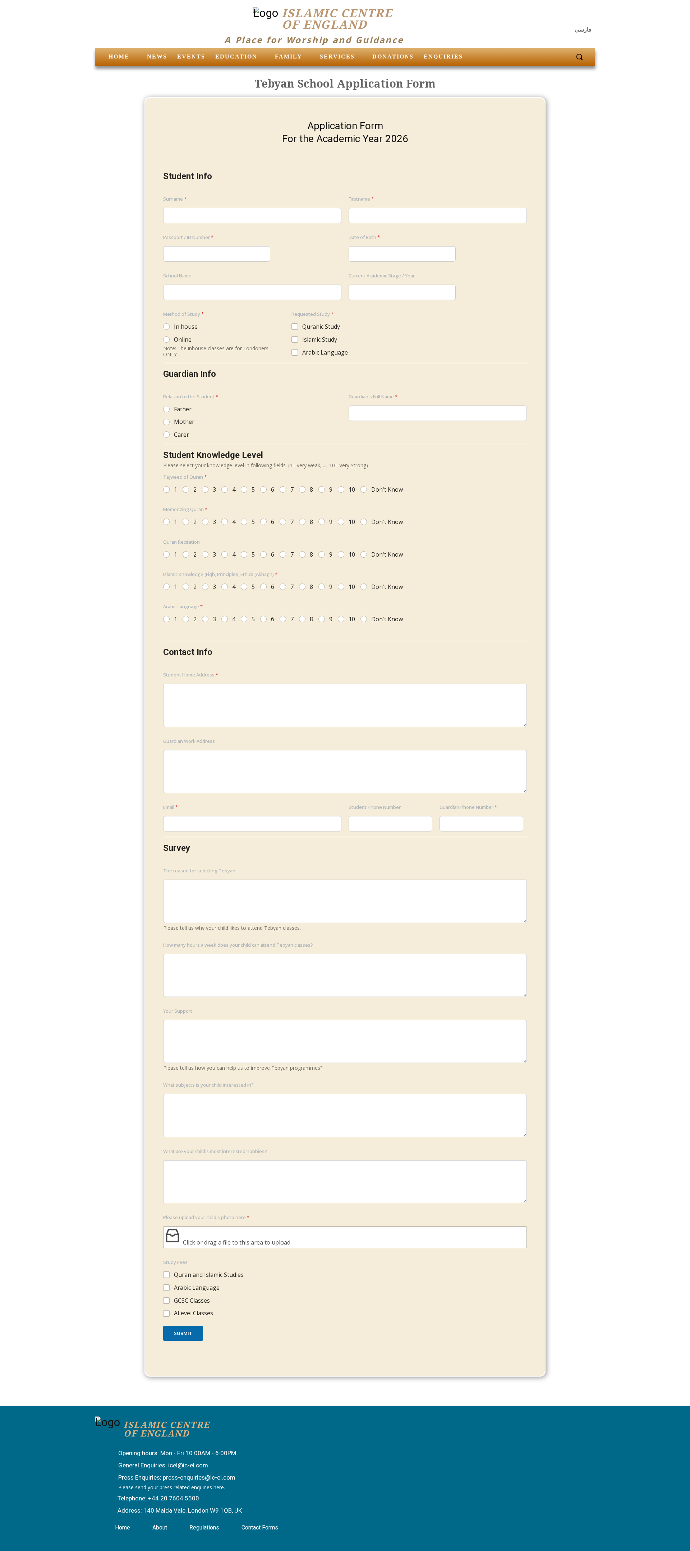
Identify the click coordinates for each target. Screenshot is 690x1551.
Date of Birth (364, 237)
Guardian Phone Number (468, 807)
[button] (579, 56)
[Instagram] (570, 16)
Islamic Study (319, 339)
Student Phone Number (375, 807)
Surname (175, 199)
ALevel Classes (193, 1313)
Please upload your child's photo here (206, 1217)
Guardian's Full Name (373, 396)
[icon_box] (170, 1454)
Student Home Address (190, 674)
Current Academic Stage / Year (382, 275)
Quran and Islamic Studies (209, 1275)
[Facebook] (552, 16)
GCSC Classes (192, 1300)
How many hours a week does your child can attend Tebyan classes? (238, 945)
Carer (181, 435)
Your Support (177, 1011)
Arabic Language (325, 352)
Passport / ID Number (188, 237)
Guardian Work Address (189, 741)
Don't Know (387, 489)
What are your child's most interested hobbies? (215, 1151)
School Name (177, 275)
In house (186, 327)
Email (170, 807)
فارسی (583, 30)
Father (183, 409)
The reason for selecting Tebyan (199, 870)
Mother (184, 422)
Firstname (361, 199)
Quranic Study (321, 327)
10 (352, 489)
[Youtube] (587, 16)
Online (183, 339)
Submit (183, 1333)
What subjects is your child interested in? (208, 1085)
